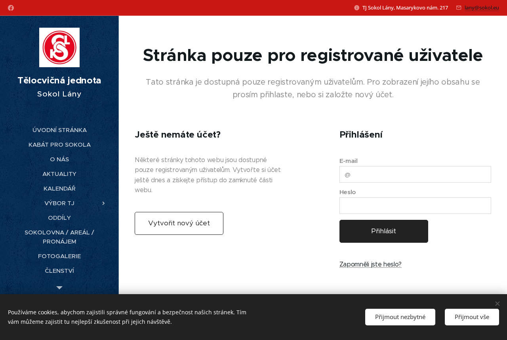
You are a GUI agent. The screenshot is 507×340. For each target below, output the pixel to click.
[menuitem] (59, 129)
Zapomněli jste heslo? (370, 264)
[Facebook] (11, 8)
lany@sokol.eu (482, 7)
